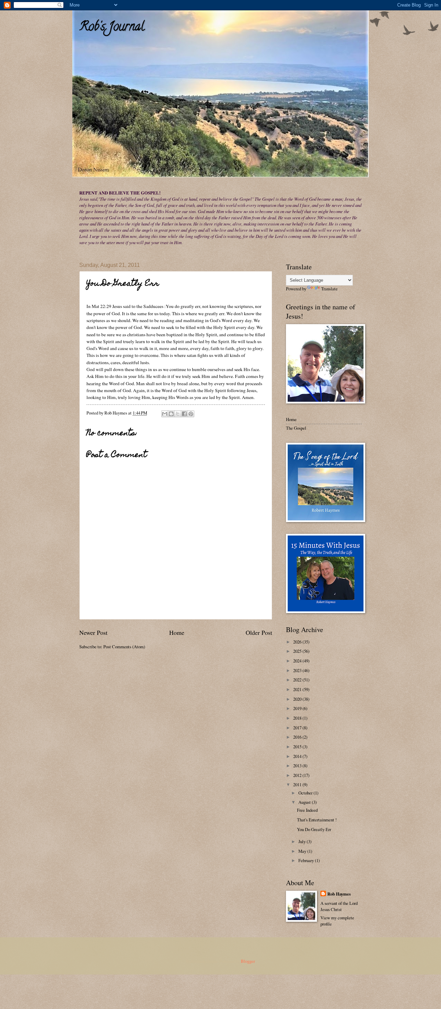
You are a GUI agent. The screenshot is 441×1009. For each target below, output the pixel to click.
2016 (297, 737)
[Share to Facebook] (184, 413)
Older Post (259, 632)
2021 (297, 689)
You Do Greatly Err (314, 829)
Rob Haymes (339, 894)
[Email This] (164, 413)
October (306, 793)
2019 (297, 708)
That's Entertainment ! (317, 820)
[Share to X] (177, 413)
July (302, 841)
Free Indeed (307, 810)
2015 (297, 746)
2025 (297, 651)
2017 (297, 728)
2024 (297, 661)
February (306, 860)
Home (176, 632)
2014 (297, 756)
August (305, 802)
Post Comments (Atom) (124, 646)
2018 (297, 718)
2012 (297, 775)
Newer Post (93, 632)
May (302, 851)
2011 (297, 784)
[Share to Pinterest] (190, 413)
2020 (297, 699)
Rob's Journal (111, 27)
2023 (297, 670)
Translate (329, 289)
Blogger (248, 961)
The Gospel (296, 428)
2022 (297, 680)
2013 (297, 765)
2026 (297, 642)
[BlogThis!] (171, 413)
